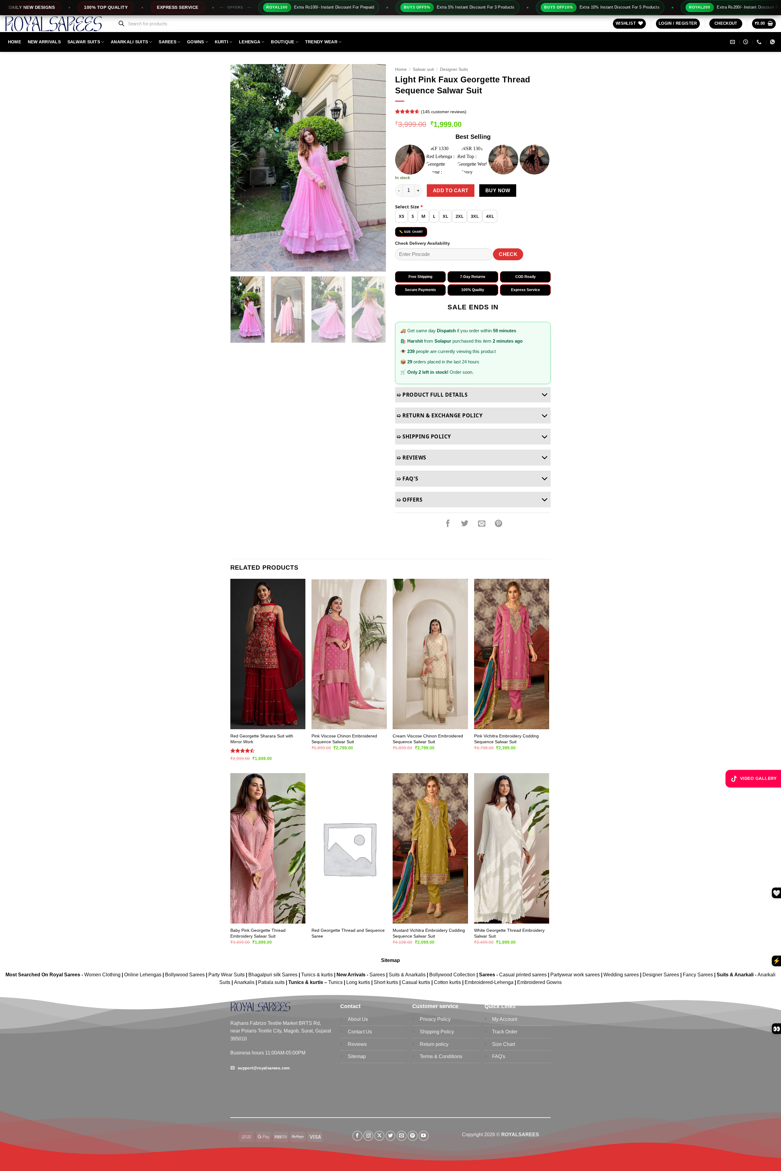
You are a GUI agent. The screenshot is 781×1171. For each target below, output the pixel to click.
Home (401, 69)
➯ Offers (409, 499)
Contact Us (360, 1031)
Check (508, 254)
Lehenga (249, 41)
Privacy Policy (435, 1019)
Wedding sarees (621, 974)
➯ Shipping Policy (424, 436)
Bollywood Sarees (185, 974)
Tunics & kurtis (317, 974)
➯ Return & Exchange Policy (440, 415)
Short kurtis (386, 982)
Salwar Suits (83, 41)
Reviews (357, 1044)
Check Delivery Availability (422, 243)
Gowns (195, 41)
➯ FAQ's (407, 478)
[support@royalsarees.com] (733, 42)
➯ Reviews (411, 457)
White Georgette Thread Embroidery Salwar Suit (509, 933)
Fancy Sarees (698, 974)
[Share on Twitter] (464, 523)
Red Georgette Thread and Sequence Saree (348, 933)
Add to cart (451, 190)
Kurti (221, 41)
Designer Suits (454, 69)
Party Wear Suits (226, 974)
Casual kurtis (416, 982)
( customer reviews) (443, 111)
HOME (14, 41)
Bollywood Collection (452, 974)
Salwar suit (423, 69)
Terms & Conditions (441, 1056)
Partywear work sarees (575, 974)
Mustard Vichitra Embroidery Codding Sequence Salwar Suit (429, 933)
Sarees (167, 41)
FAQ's (498, 1056)
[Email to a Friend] (481, 523)
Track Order (504, 1031)
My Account (504, 1019)
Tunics (336, 982)
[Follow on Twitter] (391, 1136)
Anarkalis (245, 982)
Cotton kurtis (448, 982)
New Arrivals (44, 41)
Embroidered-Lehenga (489, 982)
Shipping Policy (437, 1031)
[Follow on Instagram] (368, 1136)
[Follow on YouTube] (424, 1136)
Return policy (434, 1044)
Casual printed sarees (523, 974)
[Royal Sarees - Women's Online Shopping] (54, 23)
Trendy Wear (321, 41)
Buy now (497, 190)
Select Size (409, 207)
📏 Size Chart (411, 231)
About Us (358, 1019)
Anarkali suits (129, 41)
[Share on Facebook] (447, 523)
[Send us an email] (402, 1136)
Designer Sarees (660, 974)
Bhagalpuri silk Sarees (272, 974)
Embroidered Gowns (539, 982)
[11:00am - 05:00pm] (746, 42)
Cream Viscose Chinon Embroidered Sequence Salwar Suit (428, 738)
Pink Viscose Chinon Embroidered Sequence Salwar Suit (344, 738)
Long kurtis (358, 982)
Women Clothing (102, 974)
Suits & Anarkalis (407, 974)
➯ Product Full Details (432, 394)
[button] (678, 24)
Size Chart (503, 1044)
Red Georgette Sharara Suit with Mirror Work (261, 738)
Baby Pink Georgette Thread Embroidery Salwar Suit (258, 933)
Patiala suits (272, 982)
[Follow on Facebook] (357, 1136)
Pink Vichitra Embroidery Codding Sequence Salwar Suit (506, 738)
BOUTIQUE (282, 41)
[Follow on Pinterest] (413, 1136)
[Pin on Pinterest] (498, 523)
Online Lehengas (142, 974)
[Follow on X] (379, 1136)
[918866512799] (773, 42)
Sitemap (390, 960)
